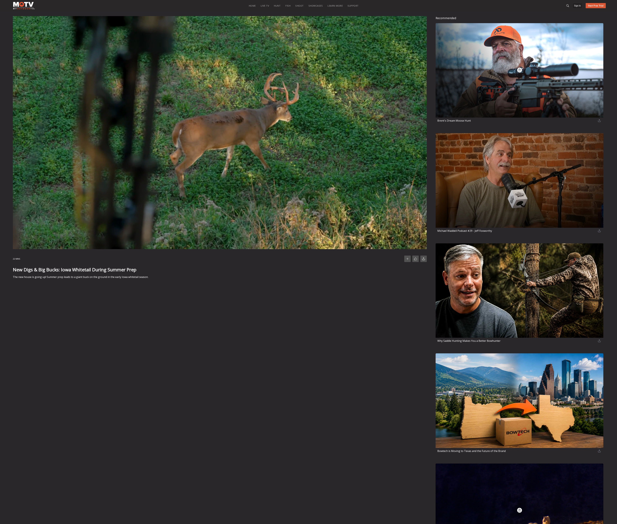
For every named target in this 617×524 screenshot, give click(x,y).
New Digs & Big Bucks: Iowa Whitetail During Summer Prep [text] (74, 270)
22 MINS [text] (16, 258)
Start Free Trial (596, 6)
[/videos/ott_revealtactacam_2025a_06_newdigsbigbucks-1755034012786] (24, 8)
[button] (567, 5)
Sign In (577, 6)
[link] (24, 5)
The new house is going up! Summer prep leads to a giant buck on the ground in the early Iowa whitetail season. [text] (80, 277)
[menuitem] (252, 5)
